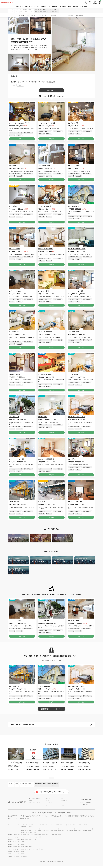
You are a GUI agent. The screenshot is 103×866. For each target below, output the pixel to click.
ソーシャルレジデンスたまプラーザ (19, 123)
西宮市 (37, 849)
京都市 (22, 844)
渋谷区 (69, 829)
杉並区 (37, 538)
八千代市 (38, 837)
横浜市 (22, 839)
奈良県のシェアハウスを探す (14, 851)
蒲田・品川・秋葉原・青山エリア (17, 570)
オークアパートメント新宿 (16, 459)
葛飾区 (30, 830)
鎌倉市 (35, 839)
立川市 (43, 830)
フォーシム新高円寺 (74, 206)
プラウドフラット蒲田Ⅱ (50, 763)
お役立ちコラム (48, 805)
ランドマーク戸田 (73, 123)
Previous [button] (11, 111)
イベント (36, 6)
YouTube (85, 804)
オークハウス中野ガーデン (75, 501)
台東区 (41, 829)
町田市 (67, 830)
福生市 (31, 832)
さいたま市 (23, 834)
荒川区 (87, 829)
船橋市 (26, 837)
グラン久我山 (13, 206)
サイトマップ (64, 798)
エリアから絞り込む (31, 15)
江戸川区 (34, 830)
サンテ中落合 (72, 459)
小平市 (27, 832)
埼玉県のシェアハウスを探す (14, 834)
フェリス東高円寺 (14, 416)
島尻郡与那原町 (24, 856)
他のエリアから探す (42, 15)
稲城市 (35, 832)
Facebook (81, 802)
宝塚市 (22, 849)
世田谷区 (64, 829)
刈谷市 (22, 841)
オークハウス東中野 (74, 165)
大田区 (60, 829)
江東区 (49, 829)
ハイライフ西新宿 (73, 374)
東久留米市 (84, 830)
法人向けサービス (54, 6)
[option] (22, 111)
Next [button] (33, 111)
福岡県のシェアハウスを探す (14, 853)
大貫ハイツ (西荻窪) (15, 374)
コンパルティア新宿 (44, 165)
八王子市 (39, 830)
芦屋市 (41, 849)
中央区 (27, 829)
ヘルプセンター (48, 800)
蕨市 (56, 834)
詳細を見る (22, 139)
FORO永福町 (12, 165)
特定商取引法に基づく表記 (34, 802)
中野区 (15, 538)
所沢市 (39, 834)
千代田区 (23, 829)
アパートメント (62, 15)
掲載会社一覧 (64, 800)
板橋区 (90, 829)
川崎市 (26, 839)
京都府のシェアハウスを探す (14, 844)
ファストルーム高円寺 (44, 206)
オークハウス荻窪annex (45, 248)
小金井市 (71, 830)
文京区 (37, 829)
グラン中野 (41, 501)
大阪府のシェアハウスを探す (14, 846)
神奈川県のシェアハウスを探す (14, 839)
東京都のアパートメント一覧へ (51, 709)
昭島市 (59, 830)
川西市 (34, 849)
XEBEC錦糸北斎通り (84, 763)
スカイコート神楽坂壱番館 (46, 459)
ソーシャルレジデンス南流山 (46, 123)
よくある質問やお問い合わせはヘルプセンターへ (53, 792)
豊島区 (80, 829)
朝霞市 (59, 834)
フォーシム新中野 (14, 501)
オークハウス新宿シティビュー (47, 374)
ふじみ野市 (52, 834)
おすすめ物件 (53, 15)
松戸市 (34, 837)
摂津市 (26, 846)
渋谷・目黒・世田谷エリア (39, 560)
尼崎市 (26, 849)
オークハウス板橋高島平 (15, 763)
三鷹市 (51, 830)
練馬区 (22, 830)
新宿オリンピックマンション (76, 416)
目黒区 (56, 829)
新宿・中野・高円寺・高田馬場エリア (58, 824)
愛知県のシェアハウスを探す (14, 841)
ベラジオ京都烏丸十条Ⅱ (67, 763)
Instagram (88, 802)
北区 (83, 829)
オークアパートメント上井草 (76, 291)
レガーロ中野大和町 (74, 332)
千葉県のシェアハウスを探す (14, 837)
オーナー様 (63, 6)
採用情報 (84, 6)
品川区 (53, 829)
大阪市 (22, 846)
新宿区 (59, 538)
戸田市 (32, 834)
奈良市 (22, 851)
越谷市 (43, 834)
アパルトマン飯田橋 (14, 248)
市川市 (22, 837)
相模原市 (30, 839)
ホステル (63, 802)
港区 (31, 829)
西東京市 (23, 832)
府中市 (55, 830)
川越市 (47, 834)
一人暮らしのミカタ (65, 805)
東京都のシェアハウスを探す (14, 824)
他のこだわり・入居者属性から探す (76, 15)
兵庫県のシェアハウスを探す (14, 849)
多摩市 (89, 830)
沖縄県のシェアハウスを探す (14, 856)
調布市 (63, 830)
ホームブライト (42, 416)
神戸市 (30, 849)
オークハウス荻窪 (14, 332)
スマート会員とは (48, 802)
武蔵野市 (47, 830)
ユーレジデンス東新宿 (32, 763)
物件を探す (21, 15)
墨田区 (45, 829)
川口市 (28, 834)
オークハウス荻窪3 (44, 291)
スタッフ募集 (47, 798)
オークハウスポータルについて (35, 798)
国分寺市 (79, 830)
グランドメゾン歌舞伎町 (45, 332)
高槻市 (30, 846)
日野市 (75, 830)
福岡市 (22, 853)
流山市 (30, 837)
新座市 (35, 834)
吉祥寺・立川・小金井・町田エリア (84, 560)
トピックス (47, 804)
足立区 (26, 830)
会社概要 (31, 800)
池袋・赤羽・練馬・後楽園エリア (17, 560)
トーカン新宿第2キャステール (76, 248)
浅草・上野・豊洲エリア (61, 560)
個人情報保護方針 (32, 804)
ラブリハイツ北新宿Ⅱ (15, 291)
